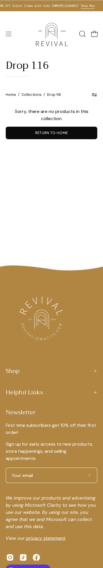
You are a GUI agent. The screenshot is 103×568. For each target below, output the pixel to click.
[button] (82, 34)
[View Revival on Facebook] (36, 557)
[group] (51, 5)
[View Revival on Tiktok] (23, 557)
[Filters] (94, 94)
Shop (12, 371)
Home (11, 94)
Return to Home (51, 132)
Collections (31, 94)
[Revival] (51, 34)
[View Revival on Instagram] (10, 557)
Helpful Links (24, 392)
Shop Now (85, 5)
